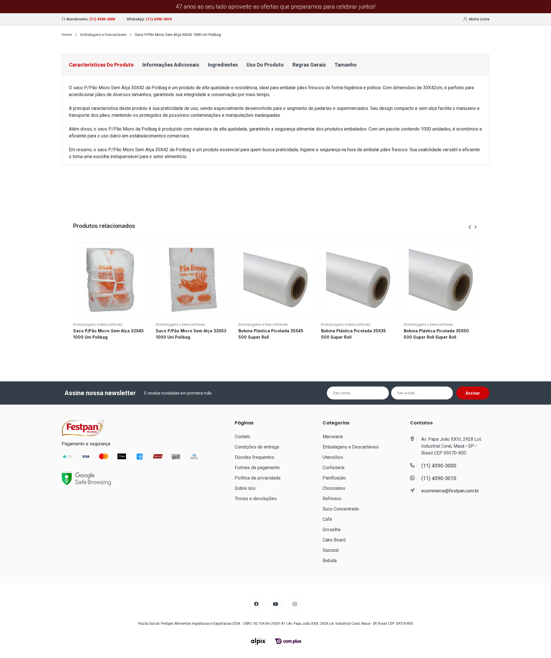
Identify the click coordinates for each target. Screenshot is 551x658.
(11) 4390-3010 (159, 19)
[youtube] (275, 604)
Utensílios (333, 457)
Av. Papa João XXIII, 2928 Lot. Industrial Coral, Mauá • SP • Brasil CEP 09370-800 (451, 446)
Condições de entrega (257, 447)
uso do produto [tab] (265, 65)
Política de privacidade (258, 478)
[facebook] (256, 604)
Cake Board (334, 540)
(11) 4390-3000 (102, 19)
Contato (242, 436)
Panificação (334, 478)
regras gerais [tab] (309, 65)
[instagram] (294, 604)
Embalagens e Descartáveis (103, 34)
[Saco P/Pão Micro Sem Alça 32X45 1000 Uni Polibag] (110, 280)
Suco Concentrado (341, 509)
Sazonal (331, 550)
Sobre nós (245, 488)
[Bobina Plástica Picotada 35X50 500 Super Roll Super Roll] (441, 280)
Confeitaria (333, 467)
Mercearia (333, 436)
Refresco (332, 498)
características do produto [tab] (101, 65)
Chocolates (334, 488)
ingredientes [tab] (223, 65)
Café (327, 519)
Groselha (331, 529)
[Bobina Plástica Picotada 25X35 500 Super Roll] (358, 280)
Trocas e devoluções (256, 498)
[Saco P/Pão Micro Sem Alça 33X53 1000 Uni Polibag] (193, 280)
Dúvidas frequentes (254, 457)
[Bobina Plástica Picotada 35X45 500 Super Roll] (275, 280)
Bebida (330, 560)
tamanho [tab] (345, 65)
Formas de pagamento (257, 467)
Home (67, 34)
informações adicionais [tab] (170, 65)
